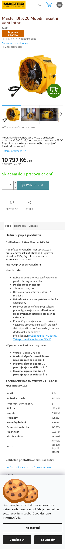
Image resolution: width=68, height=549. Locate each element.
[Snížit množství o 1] (15, 187)
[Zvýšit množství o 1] (15, 183)
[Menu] (59, 4)
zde (18, 518)
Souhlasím (48, 540)
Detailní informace (12, 151)
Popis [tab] (8, 226)
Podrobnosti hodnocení (15, 43)
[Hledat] (39, 4)
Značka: (13, 47)
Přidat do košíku (35, 185)
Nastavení (33, 528)
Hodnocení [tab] (20, 226)
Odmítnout (17, 540)
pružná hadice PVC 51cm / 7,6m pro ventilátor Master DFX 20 (35, 337)
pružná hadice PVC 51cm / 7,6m (28, 467)
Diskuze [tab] (33, 226)
